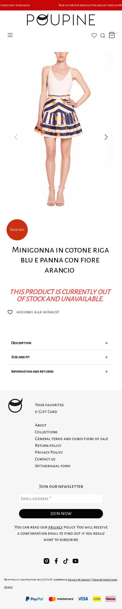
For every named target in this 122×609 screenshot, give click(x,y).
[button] (106, 137)
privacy (55, 527)
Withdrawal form (52, 466)
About (41, 425)
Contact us (45, 459)
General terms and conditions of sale (71, 438)
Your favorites (49, 405)
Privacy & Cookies (79, 579)
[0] (111, 35)
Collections (46, 432)
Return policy (48, 445)
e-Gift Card (46, 411)
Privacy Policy (49, 452)
